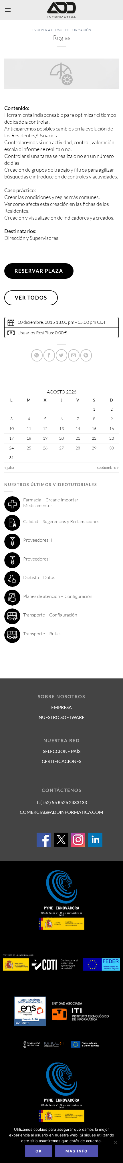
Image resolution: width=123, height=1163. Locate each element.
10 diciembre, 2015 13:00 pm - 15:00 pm (56, 322)
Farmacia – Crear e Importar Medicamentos (50, 502)
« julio (9, 467)
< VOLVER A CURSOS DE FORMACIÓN (61, 30)
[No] (115, 1144)
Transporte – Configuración (50, 615)
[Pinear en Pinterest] (86, 355)
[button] (7, 10)
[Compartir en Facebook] (49, 355)
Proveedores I (37, 559)
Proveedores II (37, 540)
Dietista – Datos (39, 577)
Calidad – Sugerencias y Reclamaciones (61, 521)
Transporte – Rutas (42, 633)
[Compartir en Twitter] (61, 355)
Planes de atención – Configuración (57, 596)
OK (38, 1151)
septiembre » (108, 467)
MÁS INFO (77, 1151)
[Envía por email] (74, 355)
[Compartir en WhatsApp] (37, 355)
